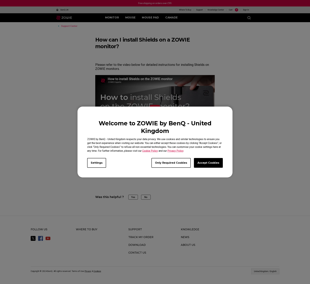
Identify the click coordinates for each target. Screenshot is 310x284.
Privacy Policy (175, 150)
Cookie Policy (150, 150)
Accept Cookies (208, 162)
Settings (97, 162)
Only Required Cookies (171, 162)
